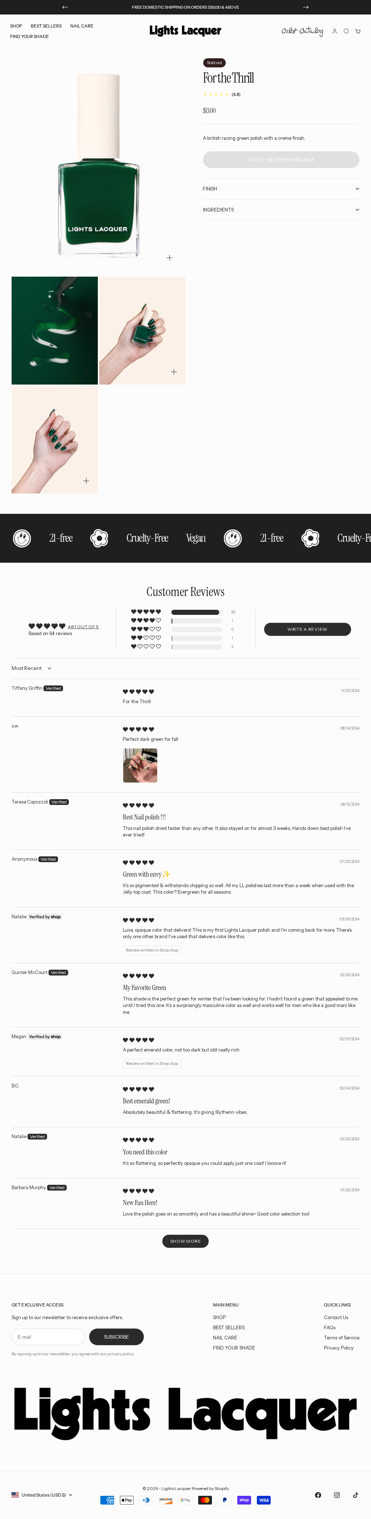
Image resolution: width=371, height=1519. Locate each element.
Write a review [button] (307, 629)
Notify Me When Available (281, 160)
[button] (146, 612)
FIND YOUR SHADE (234, 1348)
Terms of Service (341, 1337)
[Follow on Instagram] (337, 1495)
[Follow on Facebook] (318, 1495)
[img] (138, 692)
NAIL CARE (225, 1337)
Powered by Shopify (210, 1488)
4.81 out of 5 (83, 626)
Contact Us (336, 1317)
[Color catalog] (302, 31)
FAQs (329, 1327)
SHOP (219, 1317)
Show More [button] (185, 1241)
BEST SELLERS (46, 26)
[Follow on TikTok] (355, 1495)
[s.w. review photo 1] (140, 765)
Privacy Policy (339, 1348)
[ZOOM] (169, 258)
